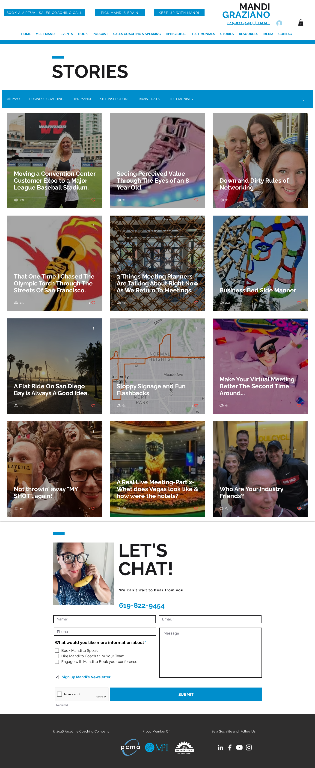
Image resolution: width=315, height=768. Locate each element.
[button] (300, 22)
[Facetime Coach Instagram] (249, 747)
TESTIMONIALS (181, 99)
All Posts (13, 99)
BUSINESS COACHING (46, 99)
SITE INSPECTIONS (115, 99)
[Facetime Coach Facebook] (230, 747)
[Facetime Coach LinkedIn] (220, 747)
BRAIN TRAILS (149, 99)
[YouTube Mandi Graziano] (239, 747)
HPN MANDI (82, 99)
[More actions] (95, 123)
